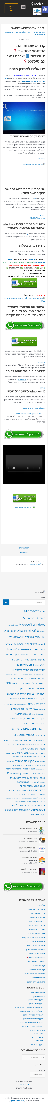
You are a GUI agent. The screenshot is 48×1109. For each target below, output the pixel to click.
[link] (45, 9)
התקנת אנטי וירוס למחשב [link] (36, 982)
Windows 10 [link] (22, 379)
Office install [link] (24, 630)
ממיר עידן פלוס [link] (40, 761)
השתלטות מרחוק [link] (36, 693)
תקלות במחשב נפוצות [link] (18, 32)
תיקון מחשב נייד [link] (38, 814)
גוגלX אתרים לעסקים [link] (16, 1101)
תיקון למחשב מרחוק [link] (35, 1000)
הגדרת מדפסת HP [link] (20, 669)
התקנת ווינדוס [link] (10, 704)
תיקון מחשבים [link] (11, 809)
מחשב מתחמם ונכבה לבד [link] (36, 945)
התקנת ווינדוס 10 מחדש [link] (38, 714)
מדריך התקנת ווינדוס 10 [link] (13, 740)
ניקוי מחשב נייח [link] (18, 765)
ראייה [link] (43, 413)
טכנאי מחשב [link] (40, 735)
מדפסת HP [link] (29, 740)
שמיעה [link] (38, 413)
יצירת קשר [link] (41, 362)
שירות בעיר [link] (31, 32)
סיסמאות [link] (26, 769)
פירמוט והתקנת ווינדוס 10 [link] (20, 773)
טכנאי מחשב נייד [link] (40, 741)
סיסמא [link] (33, 769)
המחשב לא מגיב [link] (16, 678)
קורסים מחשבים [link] (30, 794)
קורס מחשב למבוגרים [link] (39, 798)
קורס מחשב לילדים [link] (19, 794)
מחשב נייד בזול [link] (23, 753)
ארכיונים (42, 1070)
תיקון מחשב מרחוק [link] (36, 1003)
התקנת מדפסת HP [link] (36, 718)
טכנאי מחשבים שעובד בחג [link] (35, 941)
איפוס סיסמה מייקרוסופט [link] (33, 654)
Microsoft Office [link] (34, 618)
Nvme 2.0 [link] (42, 631)
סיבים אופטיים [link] (37, 1037)
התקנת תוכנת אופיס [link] (33, 728)
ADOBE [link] (42, 611)
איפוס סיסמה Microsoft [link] (19, 649)
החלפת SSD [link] (41, 905)
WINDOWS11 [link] (19, 644)
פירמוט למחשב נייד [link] (38, 782)
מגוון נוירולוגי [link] (31, 413)
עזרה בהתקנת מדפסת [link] (14, 769)
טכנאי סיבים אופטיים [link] (37, 1030)
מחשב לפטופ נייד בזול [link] (37, 753)
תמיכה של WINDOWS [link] (37, 218)
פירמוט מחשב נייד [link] (37, 790)
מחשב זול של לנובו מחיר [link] (29, 745)
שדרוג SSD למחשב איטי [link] (36, 962)
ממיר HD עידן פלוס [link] (26, 757)
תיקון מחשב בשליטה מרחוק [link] (33, 1019)
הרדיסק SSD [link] (13, 683)
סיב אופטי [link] (39, 1041)
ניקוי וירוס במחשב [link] (39, 966)
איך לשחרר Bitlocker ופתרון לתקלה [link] (33, 949)
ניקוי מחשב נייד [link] (29, 765)
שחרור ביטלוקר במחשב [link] (37, 925)
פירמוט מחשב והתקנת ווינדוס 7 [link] (32, 786)
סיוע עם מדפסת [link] (40, 769)
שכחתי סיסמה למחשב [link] (20, 805)
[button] (23, 7)
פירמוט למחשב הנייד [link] (18, 778)
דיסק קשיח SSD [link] (25, 665)
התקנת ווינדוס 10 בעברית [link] (21, 709)
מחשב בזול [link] (41, 744)
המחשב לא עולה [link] (38, 683)
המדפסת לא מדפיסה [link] (35, 678)
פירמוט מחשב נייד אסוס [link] (18, 790)
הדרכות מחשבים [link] (40, 674)
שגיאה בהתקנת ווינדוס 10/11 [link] (35, 909)
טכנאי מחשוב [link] (40, 32)
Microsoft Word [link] (13, 625)
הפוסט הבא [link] (24, 552)
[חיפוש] (6, 602)
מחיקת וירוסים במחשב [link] (37, 954)
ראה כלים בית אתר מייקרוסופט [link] (34, 408)
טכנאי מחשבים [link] (39, 295)
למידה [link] (23, 413)
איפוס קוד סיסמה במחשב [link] (31, 81)
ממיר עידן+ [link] (15, 757)
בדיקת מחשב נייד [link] (20, 659)
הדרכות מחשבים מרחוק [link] (28, 674)
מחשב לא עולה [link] (27, 748)
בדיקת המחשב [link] (13, 654)
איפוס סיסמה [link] (38, 649)
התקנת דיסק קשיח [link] (22, 704)
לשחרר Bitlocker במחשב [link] (36, 929)
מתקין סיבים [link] (38, 1033)
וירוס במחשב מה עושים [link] (36, 957)
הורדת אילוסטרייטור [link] (38, 913)
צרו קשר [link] (42, 388)
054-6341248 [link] (24, 1084)
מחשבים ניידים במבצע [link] (13, 744)
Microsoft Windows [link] (32, 624)
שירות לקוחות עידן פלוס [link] (23, 801)
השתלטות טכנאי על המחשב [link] (33, 1015)
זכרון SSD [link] (16, 729)
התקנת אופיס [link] (36, 704)
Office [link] (35, 630)
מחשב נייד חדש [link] (39, 756)
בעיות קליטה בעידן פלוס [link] (36, 921)
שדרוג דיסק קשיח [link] (38, 801)
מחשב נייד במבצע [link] (11, 753)
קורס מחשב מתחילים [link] (25, 798)
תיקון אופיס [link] (24, 809)
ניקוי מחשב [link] (10, 761)
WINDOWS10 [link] (16, 637)
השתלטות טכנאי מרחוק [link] (32, 688)
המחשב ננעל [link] (25, 684)
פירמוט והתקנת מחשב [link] (36, 777)
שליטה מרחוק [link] (38, 809)
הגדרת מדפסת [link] (37, 669)
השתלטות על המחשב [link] (16, 693)
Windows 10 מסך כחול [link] (35, 643)
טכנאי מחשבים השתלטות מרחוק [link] (31, 1022)
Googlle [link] (37, 3)
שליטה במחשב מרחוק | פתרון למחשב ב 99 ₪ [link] (27, 1007)
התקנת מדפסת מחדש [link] (34, 723)
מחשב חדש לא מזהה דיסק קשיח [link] (33, 937)
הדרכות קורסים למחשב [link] (13, 674)
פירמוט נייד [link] (40, 794)
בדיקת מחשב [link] (37, 659)
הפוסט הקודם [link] (24, 548)
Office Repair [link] (9, 630)
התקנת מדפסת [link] (23, 713)
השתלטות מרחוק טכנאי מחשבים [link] (31, 1011)
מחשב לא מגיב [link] (40, 749)
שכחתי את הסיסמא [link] (38, 805)
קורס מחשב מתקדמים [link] (12, 798)
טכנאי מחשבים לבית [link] (38, 993)
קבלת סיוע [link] (41, 158)
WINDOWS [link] (32, 637)
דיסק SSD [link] (40, 665)
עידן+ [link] (43, 774)
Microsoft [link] (31, 610)
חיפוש (43, 598)
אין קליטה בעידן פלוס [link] (37, 917)
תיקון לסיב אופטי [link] (37, 1044)
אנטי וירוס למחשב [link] (38, 978)
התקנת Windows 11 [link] (17, 699)
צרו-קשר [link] (42, 215)
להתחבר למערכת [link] (35, 564)
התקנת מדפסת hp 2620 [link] (18, 719)
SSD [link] (43, 637)
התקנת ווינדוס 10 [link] (39, 709)
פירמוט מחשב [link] (23, 782)
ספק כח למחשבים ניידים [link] (36, 933)
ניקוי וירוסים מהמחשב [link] (37, 970)
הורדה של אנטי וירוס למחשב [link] (35, 974)
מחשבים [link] (31, 259)
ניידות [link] (18, 413)
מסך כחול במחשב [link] (24, 761)
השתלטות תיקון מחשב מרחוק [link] (32, 1026)
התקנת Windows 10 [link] (35, 698)
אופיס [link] (9, 643)
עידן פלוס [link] (38, 774)
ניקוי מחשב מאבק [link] (40, 765)
